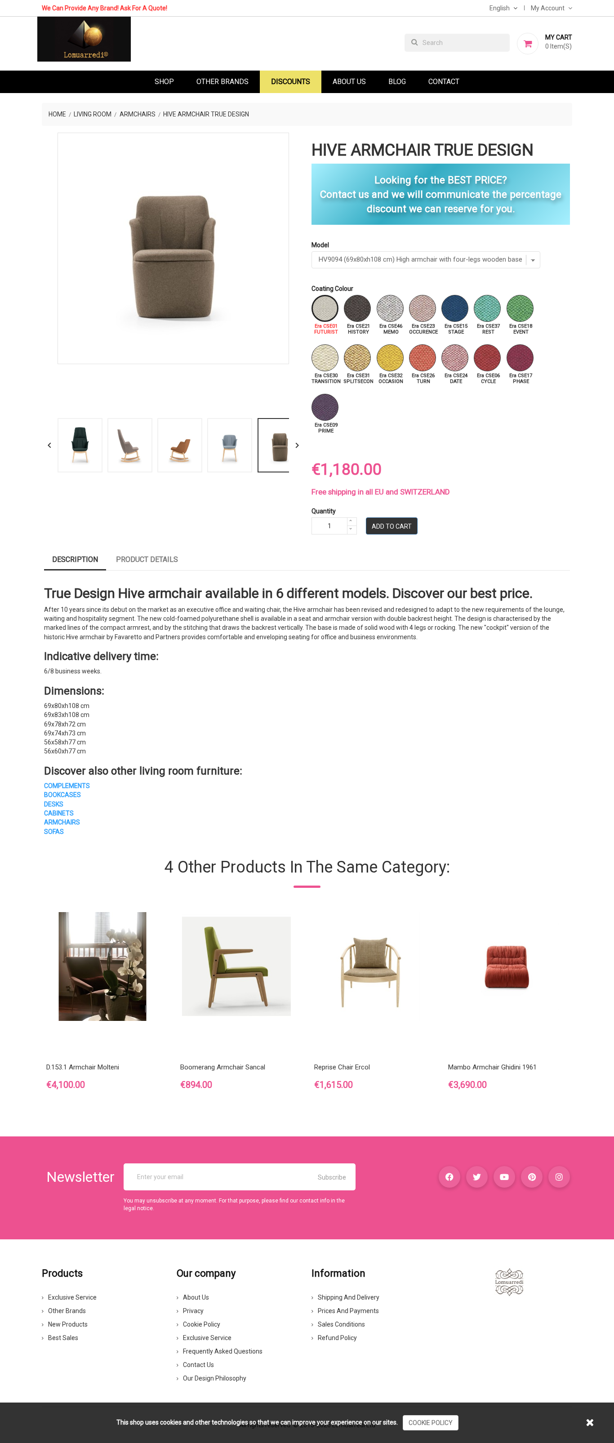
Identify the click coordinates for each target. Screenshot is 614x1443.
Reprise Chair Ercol (342, 1067)
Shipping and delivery (348, 1297)
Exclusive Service (72, 1297)
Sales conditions (341, 1324)
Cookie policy (201, 1324)
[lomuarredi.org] (509, 1281)
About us (196, 1297)
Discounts (290, 81)
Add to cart (392, 526)
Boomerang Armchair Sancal (222, 1067)
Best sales (63, 1337)
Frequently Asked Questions (223, 1351)
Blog (397, 81)
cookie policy (431, 1422)
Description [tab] (75, 559)
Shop (164, 81)
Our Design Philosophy (214, 1378)
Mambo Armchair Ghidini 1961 (492, 1067)
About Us (349, 81)
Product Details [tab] (147, 559)
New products (68, 1324)
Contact (443, 81)
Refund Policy (337, 1337)
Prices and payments (348, 1310)
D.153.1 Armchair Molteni (82, 1067)
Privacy (193, 1310)
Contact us (198, 1364)
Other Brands (222, 81)
